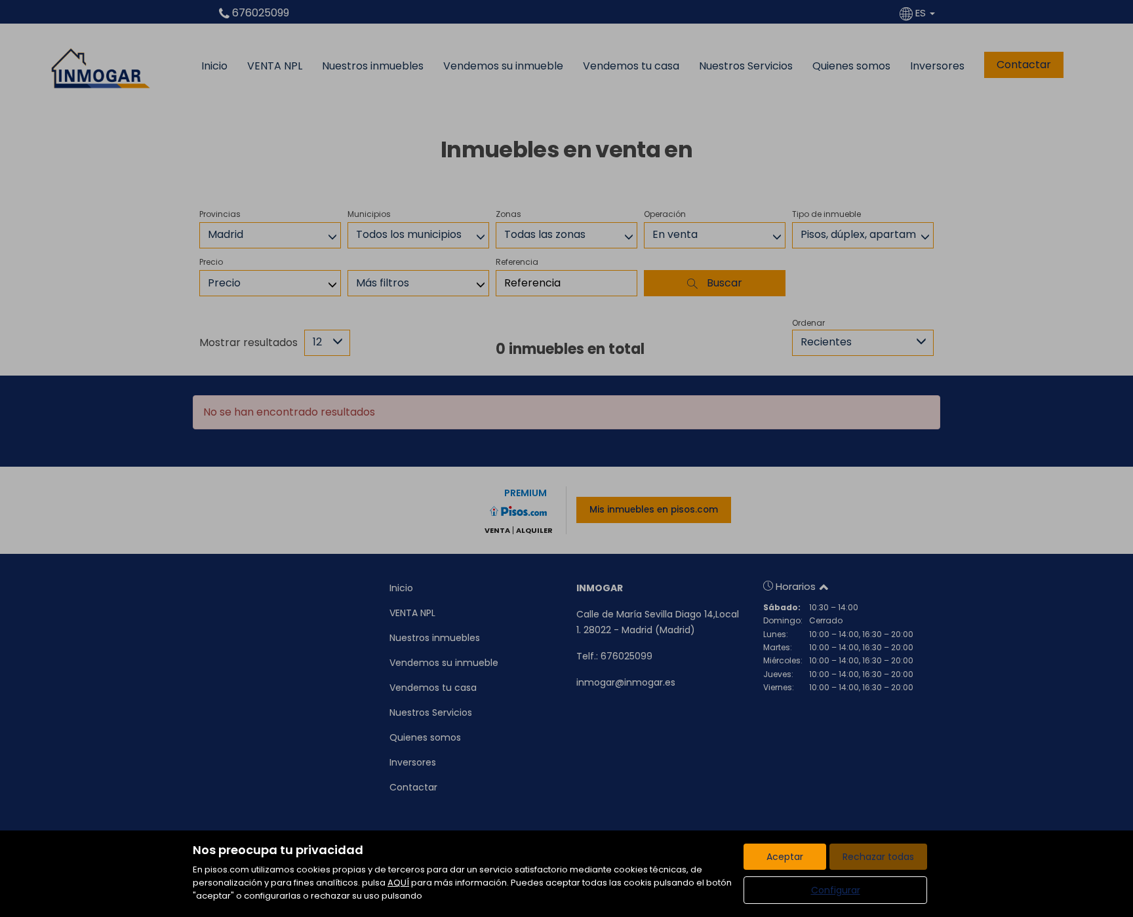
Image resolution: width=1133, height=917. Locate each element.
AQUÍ (398, 882)
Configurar (835, 890)
